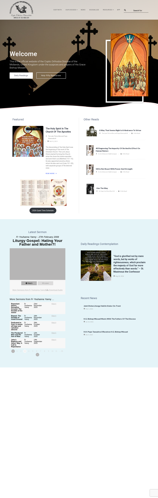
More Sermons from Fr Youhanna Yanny (28, 290)
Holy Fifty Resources (51, 76)
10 (52, 351)
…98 (61, 351)
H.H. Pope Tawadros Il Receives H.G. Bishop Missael (106, 332)
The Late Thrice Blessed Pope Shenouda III (57, 137)
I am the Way (102, 188)
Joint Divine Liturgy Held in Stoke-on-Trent (102, 306)
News (83, 10)
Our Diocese (71, 10)
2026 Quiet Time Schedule (43, 210)
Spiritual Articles (33, 129)
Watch (30, 283)
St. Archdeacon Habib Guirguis (107, 154)
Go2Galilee (94, 10)
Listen (46, 283)
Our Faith (57, 10)
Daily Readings (21, 76)
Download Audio (56, 290)
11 (56, 351)
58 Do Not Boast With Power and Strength (114, 169)
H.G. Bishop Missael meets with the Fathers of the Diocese (110, 319)
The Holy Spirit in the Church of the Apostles (58, 130)
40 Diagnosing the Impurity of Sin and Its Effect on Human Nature (118, 149)
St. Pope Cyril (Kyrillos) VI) (107, 191)
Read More (50, 173)
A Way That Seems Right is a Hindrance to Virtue (120, 130)
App (118, 10)
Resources (107, 10)
